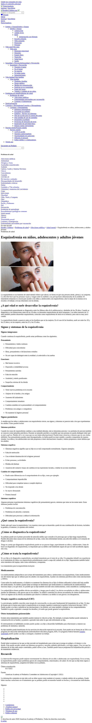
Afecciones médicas (21, 97)
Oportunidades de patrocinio (24, 136)
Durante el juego (20, 67)
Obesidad (4, 195)
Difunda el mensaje (21, 138)
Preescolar (18, 43)
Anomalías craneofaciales (10, 165)
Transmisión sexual (7, 219)
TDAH (3, 217)
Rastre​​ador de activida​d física (24, 124)
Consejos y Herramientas (19, 107)
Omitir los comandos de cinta (11, 2)
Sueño (16, 61)
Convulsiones (6, 173)
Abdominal (5, 161)
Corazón (4, 175)
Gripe (3, 191)
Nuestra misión (15, 130)
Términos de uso (11, 711)
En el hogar (18, 69)
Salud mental (5, 213)
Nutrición (17, 57)
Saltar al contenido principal (11, 4)
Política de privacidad (13, 709)
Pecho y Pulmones (7, 203)
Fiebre (3, 185)
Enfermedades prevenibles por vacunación (29, 99)
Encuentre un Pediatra (8, 146)
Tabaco (3, 215)
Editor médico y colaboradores (25, 140)
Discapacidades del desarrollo (11, 181)
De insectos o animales (9, 179)
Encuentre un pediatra (22, 112)
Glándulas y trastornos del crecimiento (14, 189)
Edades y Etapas (16, 29)
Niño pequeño (19, 41)
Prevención (5, 207)
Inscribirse (11, 8)
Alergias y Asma (7, 163)
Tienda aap (9, 142)
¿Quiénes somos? (11, 707)
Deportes (17, 53)
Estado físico (18, 55)
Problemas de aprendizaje (10, 209)
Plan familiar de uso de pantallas (25, 118)
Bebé (16, 35)
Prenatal (17, 45)
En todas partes (19, 73)
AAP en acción (19, 132)
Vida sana (13, 49)
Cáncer (3, 171)
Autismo (4, 167)
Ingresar (4, 8)
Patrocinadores (8, 6)
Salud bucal (18, 59)
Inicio (3, 21)
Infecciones (5, 193)
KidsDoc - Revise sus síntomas (25, 114)
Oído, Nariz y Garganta (9, 197)
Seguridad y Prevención (18, 65)
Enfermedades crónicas (9, 183)
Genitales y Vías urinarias (10, 187)
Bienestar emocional (21, 51)
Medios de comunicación (23, 85)
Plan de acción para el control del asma (28, 116)
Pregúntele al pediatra (22, 120)
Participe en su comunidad (23, 87)
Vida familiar (14, 79)
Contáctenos (9, 705)
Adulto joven (19, 33)
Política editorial (11, 713)
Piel (2, 205)
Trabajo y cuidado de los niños (25, 91)
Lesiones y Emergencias (23, 101)
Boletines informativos (22, 109)
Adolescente (18, 31)
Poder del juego (19, 89)
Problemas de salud (17, 95)
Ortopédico (5, 201)
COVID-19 (5, 177)
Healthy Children (7, 227)
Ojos (2, 199)
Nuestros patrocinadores (22, 134)
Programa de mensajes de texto (25, 122)
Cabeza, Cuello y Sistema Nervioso (13, 169)
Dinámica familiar (20, 81)
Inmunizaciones (19, 75)
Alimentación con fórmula (28, 37)
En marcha (18, 71)
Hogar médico (19, 83)
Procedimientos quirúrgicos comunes (14, 211)
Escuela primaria (20, 39)
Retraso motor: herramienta (24, 126)
